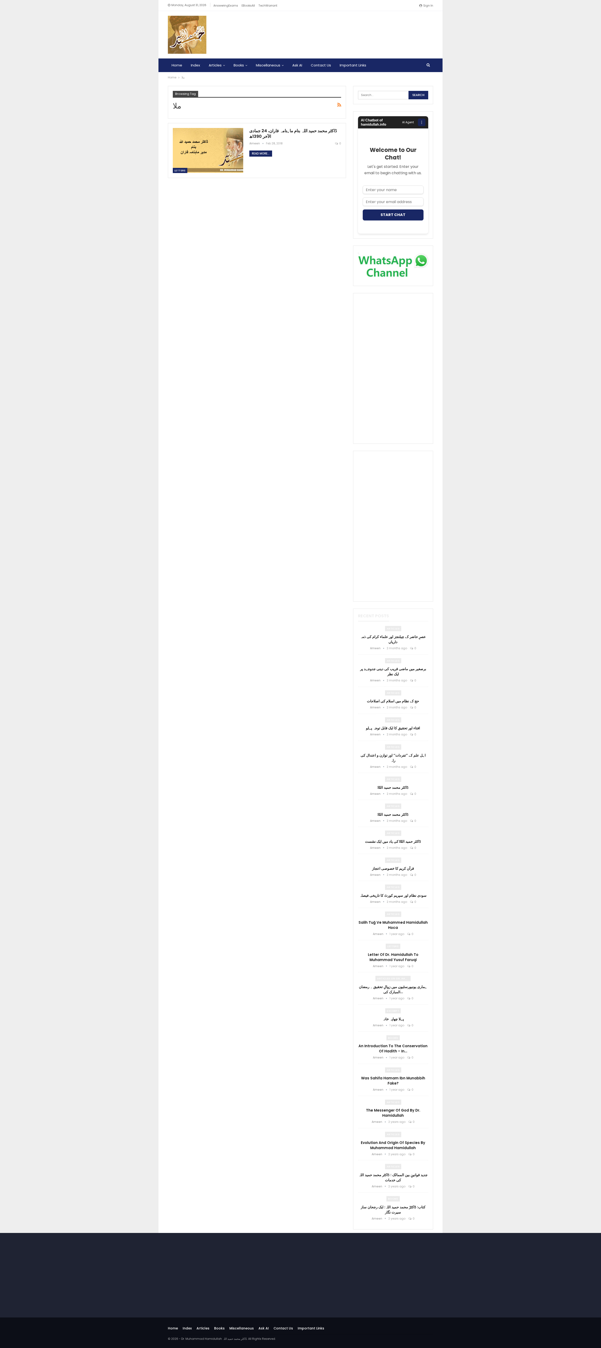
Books (239, 65)
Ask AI (297, 65)
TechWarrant (267, 6)
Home (177, 65)
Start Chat (393, 214)
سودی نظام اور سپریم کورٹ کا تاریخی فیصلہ (393, 895)
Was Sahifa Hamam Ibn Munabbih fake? (393, 1081)
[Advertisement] (393, 368)
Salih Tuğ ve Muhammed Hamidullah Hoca (393, 925)
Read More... (261, 153)
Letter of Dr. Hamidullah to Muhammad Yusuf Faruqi (393, 957)
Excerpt (393, 1011)
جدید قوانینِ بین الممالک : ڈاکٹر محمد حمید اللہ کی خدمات (393, 1177)
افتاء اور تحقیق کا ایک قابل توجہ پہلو (393, 728)
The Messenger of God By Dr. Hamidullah (393, 1113)
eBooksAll (248, 6)
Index (195, 65)
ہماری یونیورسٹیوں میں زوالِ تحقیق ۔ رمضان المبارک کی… (393, 989)
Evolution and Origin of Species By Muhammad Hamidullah (393, 1145)
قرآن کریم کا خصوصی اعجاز (393, 868)
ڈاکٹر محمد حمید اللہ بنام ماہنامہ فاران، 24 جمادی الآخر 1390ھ (293, 133)
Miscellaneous (268, 65)
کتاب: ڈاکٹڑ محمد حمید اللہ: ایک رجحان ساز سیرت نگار (393, 1210)
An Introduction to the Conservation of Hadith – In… (393, 1048)
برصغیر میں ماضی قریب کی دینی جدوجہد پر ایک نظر (393, 671)
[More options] (421, 122)
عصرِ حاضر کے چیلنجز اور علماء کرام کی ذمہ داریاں (393, 639)
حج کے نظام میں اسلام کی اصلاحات (393, 701)
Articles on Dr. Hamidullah (394, 978)
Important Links (353, 65)
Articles (215, 65)
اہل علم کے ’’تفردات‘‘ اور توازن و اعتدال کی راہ (393, 758)
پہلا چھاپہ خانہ (393, 1018)
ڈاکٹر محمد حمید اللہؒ (393, 787)
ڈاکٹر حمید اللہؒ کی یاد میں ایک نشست (393, 841)
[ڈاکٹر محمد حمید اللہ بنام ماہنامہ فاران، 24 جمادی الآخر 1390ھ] (208, 150)
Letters (180, 170)
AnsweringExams (225, 6)
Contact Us (321, 65)
